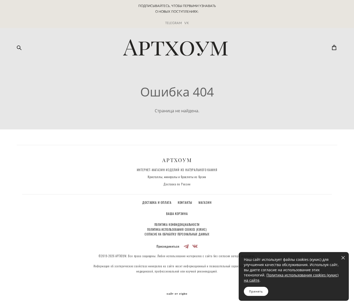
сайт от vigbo (177, 294)
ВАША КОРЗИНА (177, 213)
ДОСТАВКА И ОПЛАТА (157, 202)
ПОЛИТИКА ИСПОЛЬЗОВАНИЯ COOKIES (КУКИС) (177, 229)
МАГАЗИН (205, 202)
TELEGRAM (173, 23)
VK (186, 23)
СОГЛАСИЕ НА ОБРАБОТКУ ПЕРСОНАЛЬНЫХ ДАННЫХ (177, 234)
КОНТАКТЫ (185, 202)
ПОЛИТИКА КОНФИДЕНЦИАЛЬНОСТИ (177, 225)
